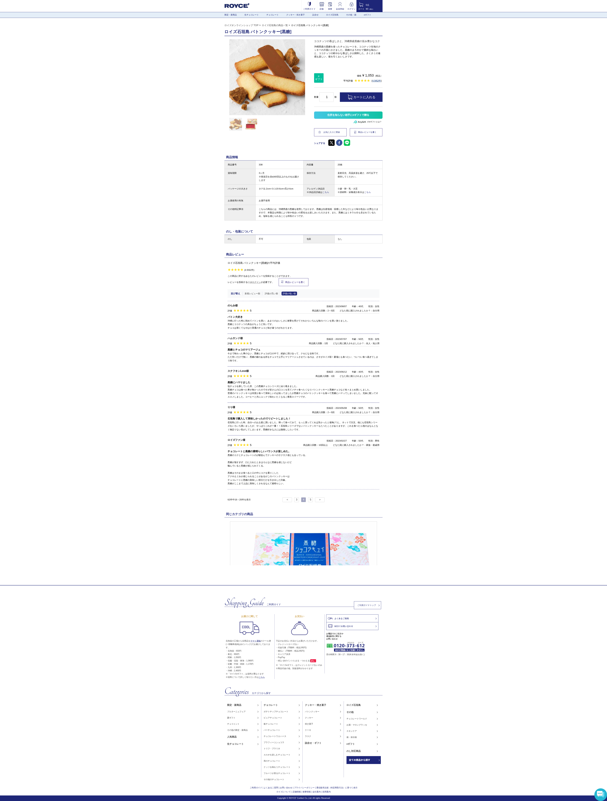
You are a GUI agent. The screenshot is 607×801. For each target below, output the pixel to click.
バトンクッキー (312, 711)
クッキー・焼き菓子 (295, 15)
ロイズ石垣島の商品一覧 (275, 25)
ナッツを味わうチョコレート (277, 767)
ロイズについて (283, 792)
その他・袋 (351, 15)
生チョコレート (251, 15)
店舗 (321, 9)
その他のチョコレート (274, 779)
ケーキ (308, 730)
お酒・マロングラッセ (356, 725)
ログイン (351, 9)
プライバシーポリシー (304, 787)
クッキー (309, 718)
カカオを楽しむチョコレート (277, 755)
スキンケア (351, 731)
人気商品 (232, 736)
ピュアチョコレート (273, 718)
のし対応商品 (353, 751)
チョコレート (272, 15)
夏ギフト (231, 718)
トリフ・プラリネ (272, 748)
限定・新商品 (230, 15)
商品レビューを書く (367, 132)
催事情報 (307, 792)
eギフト (367, 15)
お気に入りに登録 (331, 132)
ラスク (308, 736)
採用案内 (326, 792)
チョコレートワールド (356, 718)
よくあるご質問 (271, 787)
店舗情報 (297, 792)
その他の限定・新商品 (237, 730)
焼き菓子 (309, 724)
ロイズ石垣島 (332, 15)
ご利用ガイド (309, 9)
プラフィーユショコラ (274, 742)
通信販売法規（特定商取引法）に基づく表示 (336, 787)
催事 (330, 9)
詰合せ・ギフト (313, 743)
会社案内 (317, 792)
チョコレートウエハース (275, 736)
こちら (325, 192)
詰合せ (315, 15)
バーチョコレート (272, 730)
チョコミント (233, 724)
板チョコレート (271, 724)
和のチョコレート (272, 761)
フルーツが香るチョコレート (277, 773)
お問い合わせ (286, 787)
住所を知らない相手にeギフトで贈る (348, 115)
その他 (350, 712)
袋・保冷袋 (351, 737)
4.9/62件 (376, 80)
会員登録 (340, 9)
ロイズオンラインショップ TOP (241, 25)
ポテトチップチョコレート (276, 711)
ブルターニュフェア (236, 711)
